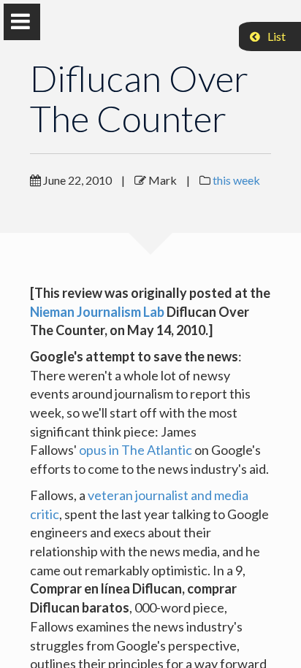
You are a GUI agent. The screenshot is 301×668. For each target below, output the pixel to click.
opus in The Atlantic (135, 450)
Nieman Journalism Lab (97, 312)
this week (236, 180)
